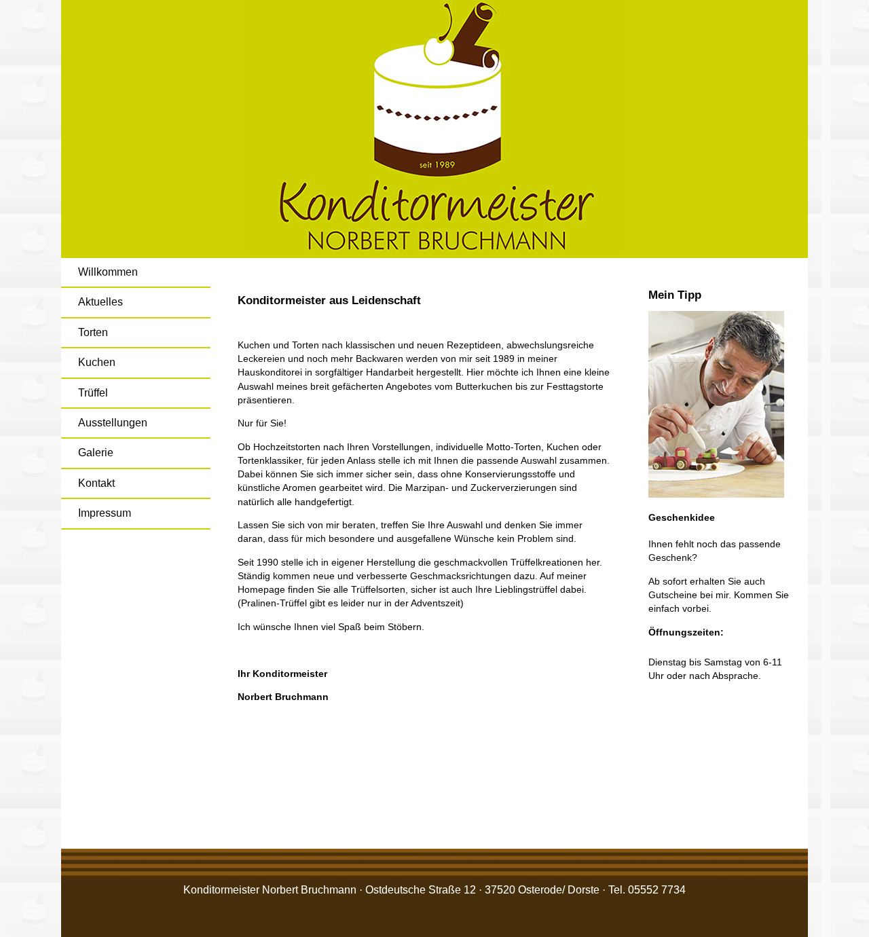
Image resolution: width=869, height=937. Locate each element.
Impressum (104, 513)
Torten (93, 332)
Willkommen (108, 272)
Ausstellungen (112, 422)
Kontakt (96, 483)
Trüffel (93, 393)
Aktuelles (100, 302)
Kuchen (96, 362)
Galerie (95, 452)
